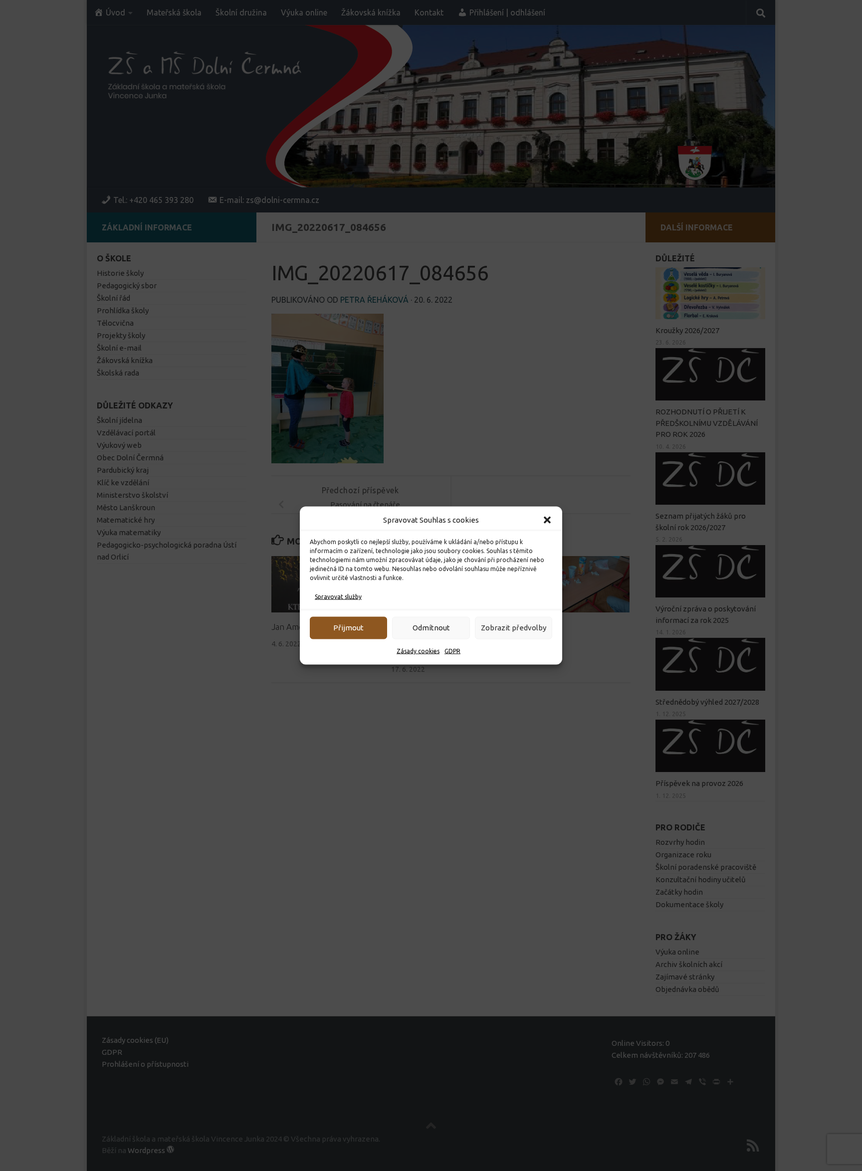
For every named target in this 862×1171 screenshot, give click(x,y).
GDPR (452, 651)
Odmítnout (431, 627)
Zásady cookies (418, 651)
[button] (547, 520)
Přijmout (348, 627)
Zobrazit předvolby (513, 627)
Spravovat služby (338, 596)
